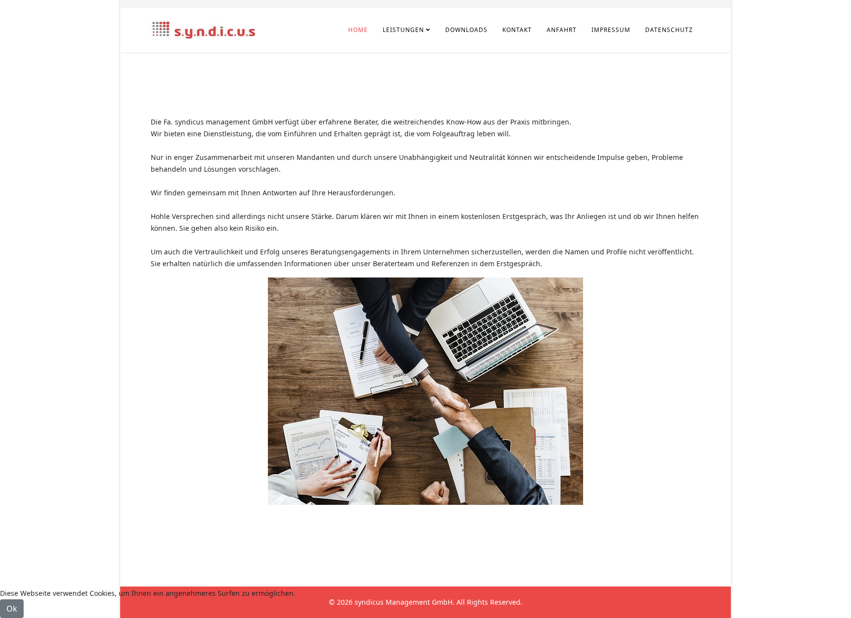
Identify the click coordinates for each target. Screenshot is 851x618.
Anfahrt (562, 30)
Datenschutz (669, 30)
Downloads (466, 30)
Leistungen (403, 30)
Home (358, 30)
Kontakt (517, 30)
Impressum (610, 30)
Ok (11, 608)
